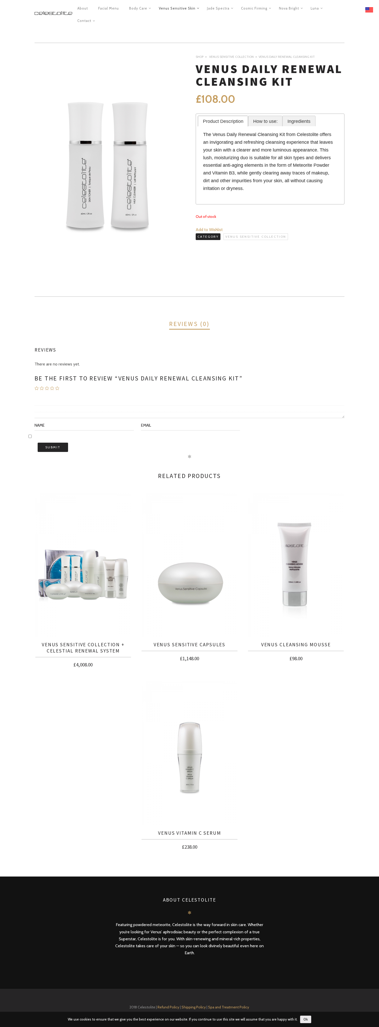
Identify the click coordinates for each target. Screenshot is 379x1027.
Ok (305, 1019)
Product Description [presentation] (223, 121)
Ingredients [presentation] (298, 121)
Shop (199, 57)
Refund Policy (168, 1007)
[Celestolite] (53, 13)
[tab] (223, 121)
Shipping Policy (194, 1007)
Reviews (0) (189, 324)
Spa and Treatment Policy (229, 1007)
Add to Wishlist (209, 229)
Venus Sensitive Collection (231, 57)
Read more (83, 665)
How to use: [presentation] (265, 121)
